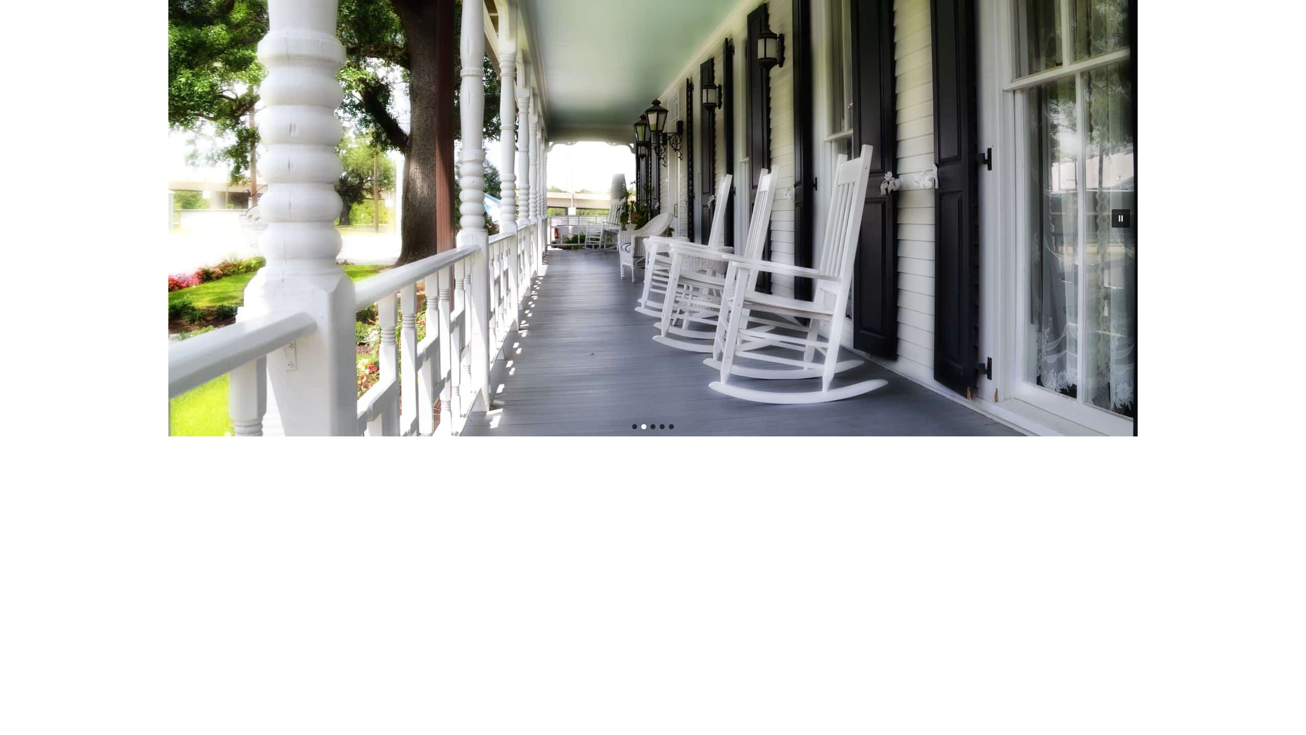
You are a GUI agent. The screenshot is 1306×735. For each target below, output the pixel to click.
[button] (1121, 218)
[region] (653, 218)
